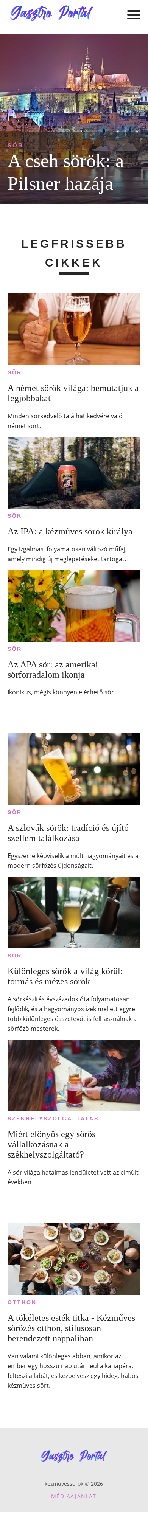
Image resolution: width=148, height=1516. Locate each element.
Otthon (22, 1302)
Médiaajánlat (74, 1496)
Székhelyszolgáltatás (53, 1119)
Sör (15, 145)
